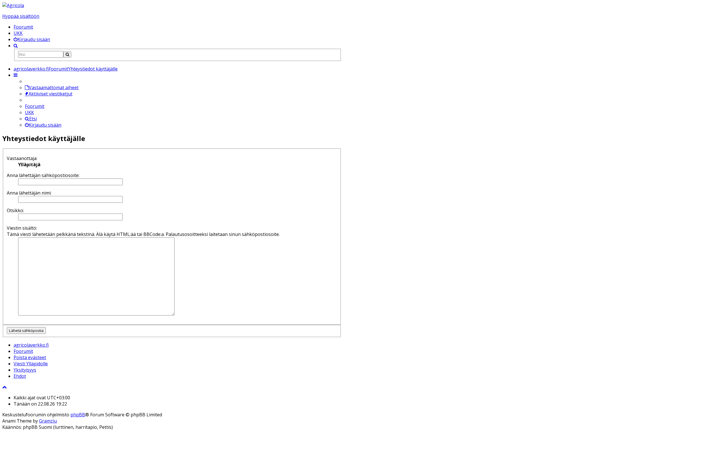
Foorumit (23, 27)
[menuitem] (32, 39)
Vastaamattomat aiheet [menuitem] (54, 87)
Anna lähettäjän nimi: (29, 193)
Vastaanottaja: (22, 158)
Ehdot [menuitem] (20, 376)
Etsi (33, 119)
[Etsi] (67, 54)
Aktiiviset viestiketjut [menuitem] (50, 94)
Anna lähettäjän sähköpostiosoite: (43, 175)
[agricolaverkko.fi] (13, 5)
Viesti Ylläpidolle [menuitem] (31, 364)
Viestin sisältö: (22, 228)
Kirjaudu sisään (45, 125)
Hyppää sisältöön (20, 16)
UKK (18, 33)
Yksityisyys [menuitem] (25, 370)
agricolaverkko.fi (31, 345)
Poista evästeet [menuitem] (30, 357)
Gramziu (48, 421)
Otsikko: (15, 210)
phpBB (77, 415)
